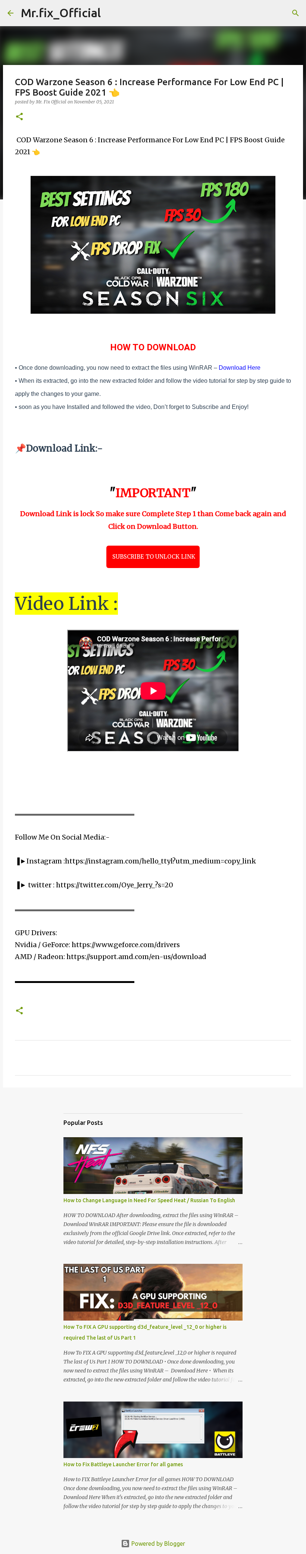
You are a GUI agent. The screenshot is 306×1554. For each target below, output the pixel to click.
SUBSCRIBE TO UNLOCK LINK (153, 556)
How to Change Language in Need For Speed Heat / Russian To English (149, 1200)
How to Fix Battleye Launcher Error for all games (123, 1464)
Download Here (239, 368)
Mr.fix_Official (61, 12)
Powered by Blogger (157, 1543)
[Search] (111, 13)
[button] (19, 117)
